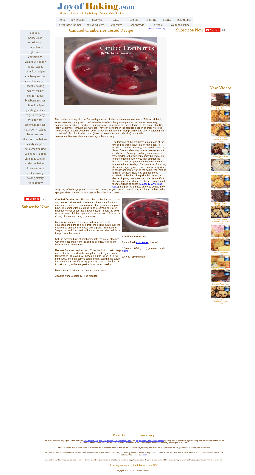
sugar (125, 251)
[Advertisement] (134, 389)
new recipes (78, 19)
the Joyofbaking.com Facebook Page (115, 441)
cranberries (142, 242)
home (62, 19)
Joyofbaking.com (90, 441)
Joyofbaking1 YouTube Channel (150, 441)
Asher (144, 455)
